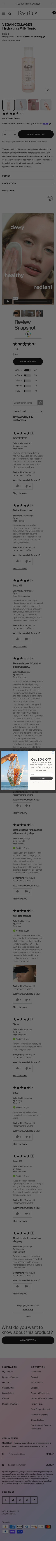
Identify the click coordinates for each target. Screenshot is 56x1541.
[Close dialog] (53, 752)
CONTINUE (41, 778)
